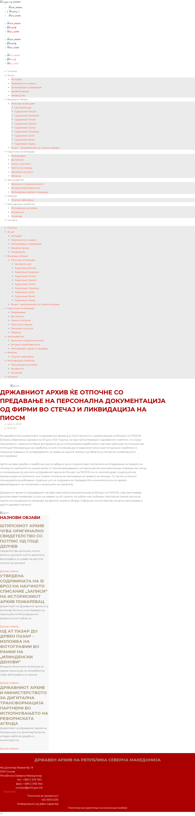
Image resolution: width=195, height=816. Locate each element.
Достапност (17, 159)
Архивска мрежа (20, 91)
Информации (18, 155)
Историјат (16, 79)
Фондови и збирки (17, 99)
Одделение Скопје (25, 127)
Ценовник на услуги (22, 172)
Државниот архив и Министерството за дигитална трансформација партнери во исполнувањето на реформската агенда (24, 705)
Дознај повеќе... (10, 571)
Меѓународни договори (24, 208)
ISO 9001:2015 (50, 799)
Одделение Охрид (25, 143)
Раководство (18, 95)
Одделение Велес (25, 139)
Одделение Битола (25, 111)
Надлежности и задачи (23, 83)
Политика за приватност (42, 795)
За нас (10, 75)
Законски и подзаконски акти (27, 184)
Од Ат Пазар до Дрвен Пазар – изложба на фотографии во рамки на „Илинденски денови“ (19, 647)
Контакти (12, 220)
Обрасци (16, 176)
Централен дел (23, 107)
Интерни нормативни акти (25, 188)
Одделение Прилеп (26, 123)
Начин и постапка (21, 164)
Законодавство (15, 180)
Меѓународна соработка (21, 204)
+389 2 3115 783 (32, 779)
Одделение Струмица (27, 131)
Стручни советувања (22, 200)
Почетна (12, 71)
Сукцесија (16, 216)
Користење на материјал (20, 151)
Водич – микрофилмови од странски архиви (35, 147)
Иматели (12, 196)
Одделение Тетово (25, 119)
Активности (17, 212)
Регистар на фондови (23, 103)
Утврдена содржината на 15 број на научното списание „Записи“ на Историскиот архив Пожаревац (24, 588)
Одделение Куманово (27, 115)
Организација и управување (26, 87)
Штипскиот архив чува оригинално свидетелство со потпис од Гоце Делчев (22, 536)
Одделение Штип (25, 135)
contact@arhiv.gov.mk (29, 787)
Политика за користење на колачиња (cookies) (97, 807)
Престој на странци (21, 168)
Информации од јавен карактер (37, 803)
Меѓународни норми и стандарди (29, 192)
